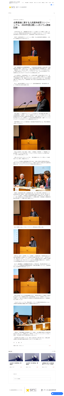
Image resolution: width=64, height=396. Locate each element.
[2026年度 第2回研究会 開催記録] (16, 357)
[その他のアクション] (49, 19)
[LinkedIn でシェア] (18, 342)
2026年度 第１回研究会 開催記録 (32, 364)
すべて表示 (54, 351)
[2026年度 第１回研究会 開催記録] (32, 357)
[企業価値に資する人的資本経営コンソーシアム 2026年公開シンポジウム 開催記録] (48, 357)
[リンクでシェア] (21, 342)
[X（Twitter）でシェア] (16, 342)
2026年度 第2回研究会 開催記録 (15, 364)
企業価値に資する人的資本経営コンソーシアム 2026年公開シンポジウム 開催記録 (48, 364)
